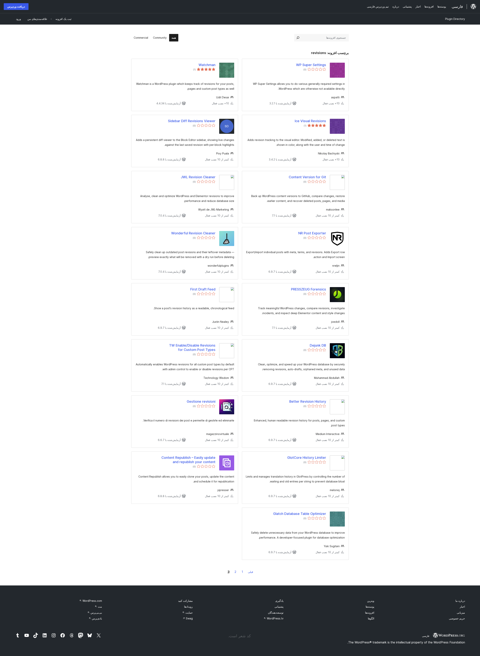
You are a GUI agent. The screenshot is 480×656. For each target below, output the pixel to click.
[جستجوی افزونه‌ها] (298, 37)
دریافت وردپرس (16, 6)
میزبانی (461, 612)
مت (98, 606)
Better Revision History (307, 401)
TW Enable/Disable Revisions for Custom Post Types (192, 347)
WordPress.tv (274, 618)
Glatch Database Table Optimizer (299, 514)
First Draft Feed (202, 289)
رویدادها (188, 606)
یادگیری (279, 600)
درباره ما (460, 600)
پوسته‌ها (370, 606)
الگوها (371, 618)
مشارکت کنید (185, 600)
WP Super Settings (311, 65)
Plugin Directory (455, 18)
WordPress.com (90, 600)
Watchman (207, 65)
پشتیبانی (279, 606)
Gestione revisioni (201, 401)
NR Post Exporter (312, 233)
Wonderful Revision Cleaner (193, 233)
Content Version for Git (307, 177)
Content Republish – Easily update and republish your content (188, 460)
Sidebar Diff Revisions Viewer (191, 121)
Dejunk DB (318, 345)
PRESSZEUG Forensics (308, 289)
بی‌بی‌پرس (94, 612)
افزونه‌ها (369, 612)
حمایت (187, 612)
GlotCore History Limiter (306, 458)
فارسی (425, 635)
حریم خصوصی (457, 618)
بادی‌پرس (95, 618)
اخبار (462, 606)
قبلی (250, 571)
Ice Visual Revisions (310, 121)
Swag (188, 618)
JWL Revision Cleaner (198, 177)
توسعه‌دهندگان (276, 612)
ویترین (370, 600)
